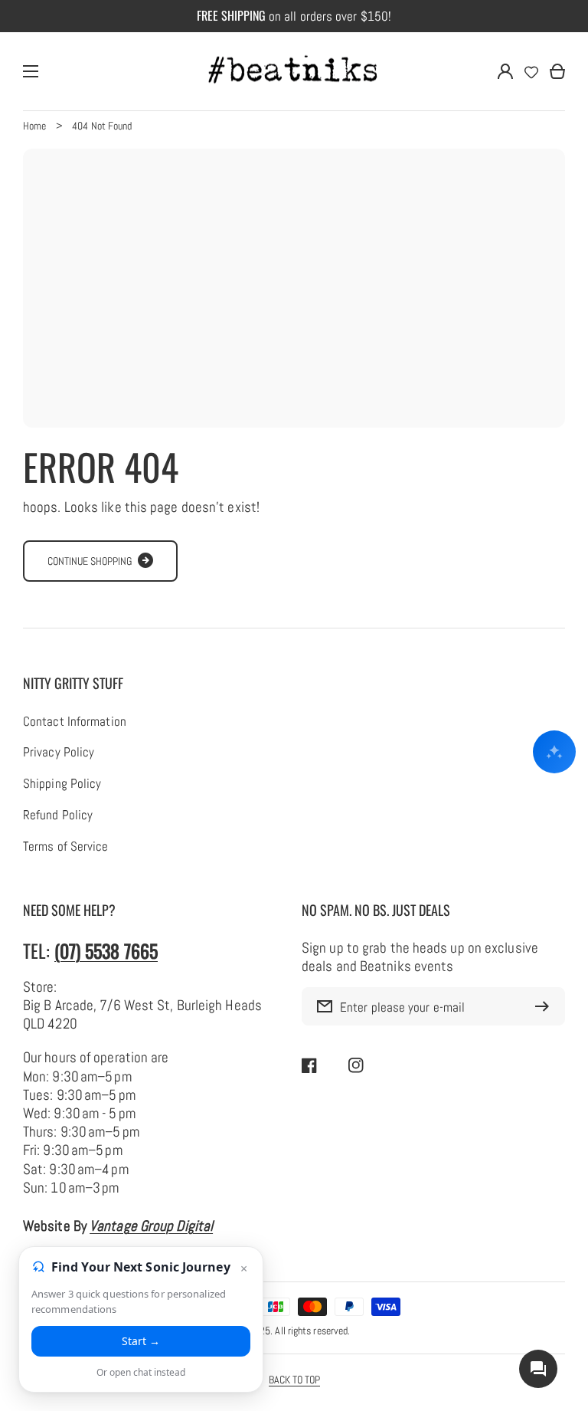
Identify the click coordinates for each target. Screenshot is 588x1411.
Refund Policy (58, 815)
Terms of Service (66, 847)
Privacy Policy (58, 752)
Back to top (294, 1379)
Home (34, 126)
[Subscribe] (546, 1006)
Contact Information (74, 722)
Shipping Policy (62, 784)
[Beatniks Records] (294, 71)
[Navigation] (30, 71)
